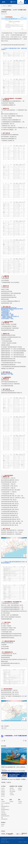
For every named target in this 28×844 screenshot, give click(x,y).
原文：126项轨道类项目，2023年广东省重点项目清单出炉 (14, 736)
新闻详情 (10, 5)
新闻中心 (5, 5)
